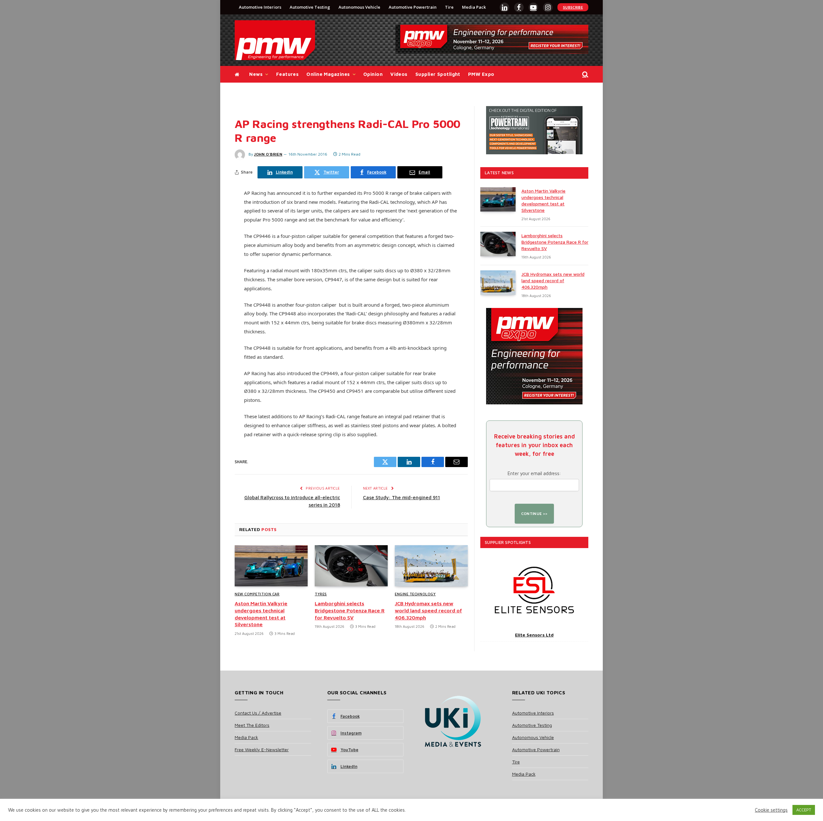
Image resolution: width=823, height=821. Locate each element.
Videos (399, 74)
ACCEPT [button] (803, 809)
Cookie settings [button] (771, 810)
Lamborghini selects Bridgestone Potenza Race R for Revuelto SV (349, 610)
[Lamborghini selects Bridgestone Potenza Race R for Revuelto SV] (351, 565)
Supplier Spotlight (437, 74)
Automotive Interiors (260, 7)
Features (287, 74)
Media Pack (474, 7)
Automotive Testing (310, 7)
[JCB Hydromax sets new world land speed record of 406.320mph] (431, 565)
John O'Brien (268, 154)
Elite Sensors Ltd (534, 634)
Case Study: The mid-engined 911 (401, 497)
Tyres (321, 594)
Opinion (373, 74)
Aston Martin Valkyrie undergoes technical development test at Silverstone (261, 613)
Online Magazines (328, 74)
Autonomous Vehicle (359, 7)
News (256, 74)
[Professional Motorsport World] (275, 40)
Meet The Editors (252, 725)
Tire (449, 7)
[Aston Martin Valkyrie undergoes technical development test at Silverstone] (271, 565)
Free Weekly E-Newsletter (262, 749)
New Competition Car (257, 594)
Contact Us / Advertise (258, 713)
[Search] (584, 74)
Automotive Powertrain (413, 7)
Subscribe (573, 7)
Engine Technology (415, 594)
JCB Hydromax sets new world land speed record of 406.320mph (428, 610)
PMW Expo (481, 74)
